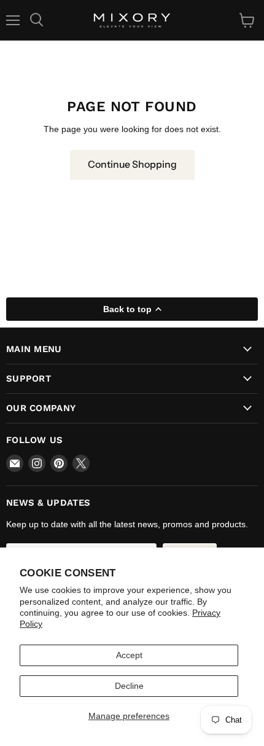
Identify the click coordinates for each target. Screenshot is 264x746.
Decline (129, 686)
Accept (129, 655)
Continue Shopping (132, 164)
